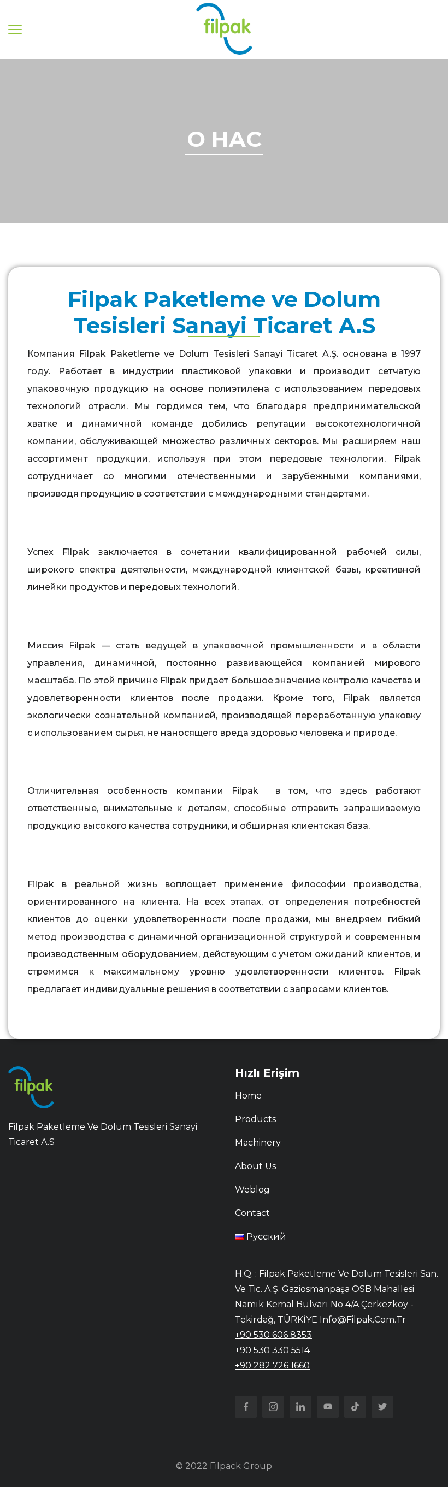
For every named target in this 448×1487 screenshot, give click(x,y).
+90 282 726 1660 (272, 1365)
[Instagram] (273, 1407)
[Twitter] (382, 1407)
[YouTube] (328, 1407)
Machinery (258, 1142)
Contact (252, 1213)
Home (248, 1095)
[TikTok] (355, 1407)
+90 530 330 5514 (272, 1350)
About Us (255, 1166)
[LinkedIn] (300, 1407)
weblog (252, 1189)
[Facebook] (246, 1407)
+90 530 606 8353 (273, 1335)
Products (255, 1119)
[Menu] (15, 29)
